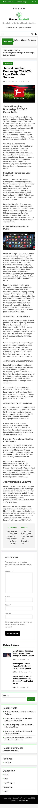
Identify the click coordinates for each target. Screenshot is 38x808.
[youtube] (24, 8)
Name (8, 596)
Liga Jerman (8, 63)
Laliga (6, 779)
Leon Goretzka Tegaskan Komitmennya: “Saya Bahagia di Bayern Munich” (23, 653)
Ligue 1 (6, 791)
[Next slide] (35, 2)
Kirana (16, 672)
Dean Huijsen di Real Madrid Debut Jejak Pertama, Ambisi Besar (8, 2)
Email (8, 605)
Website (8, 613)
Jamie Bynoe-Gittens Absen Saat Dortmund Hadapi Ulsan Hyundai (22, 666)
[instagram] (16, 8)
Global (6, 774)
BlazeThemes (23, 800)
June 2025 (7, 762)
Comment (9, 571)
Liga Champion (9, 783)
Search (6, 695)
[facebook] (13, 8)
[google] (21, 8)
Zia (6, 82)
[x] (18, 8)
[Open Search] (32, 34)
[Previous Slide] (32, 2)
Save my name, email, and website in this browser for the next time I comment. (18, 624)
